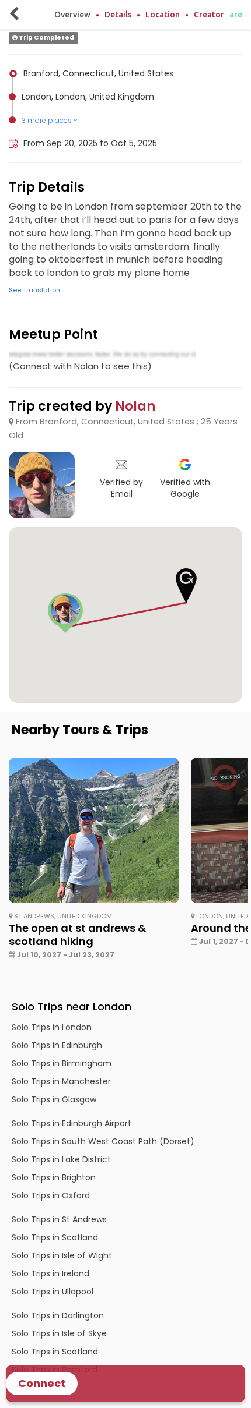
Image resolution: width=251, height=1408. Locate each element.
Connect (41, 1383)
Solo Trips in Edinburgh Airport (71, 1123)
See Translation (34, 290)
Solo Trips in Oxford (51, 1195)
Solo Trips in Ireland (50, 1273)
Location (162, 14)
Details (117, 14)
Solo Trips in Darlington (58, 1315)
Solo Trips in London (52, 1027)
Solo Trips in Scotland (55, 1237)
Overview (72, 14)
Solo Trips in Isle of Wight (62, 1255)
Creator (209, 14)
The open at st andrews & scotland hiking (77, 935)
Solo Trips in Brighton (54, 1177)
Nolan (135, 406)
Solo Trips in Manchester (61, 1081)
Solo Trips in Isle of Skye (59, 1333)
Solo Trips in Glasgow (54, 1099)
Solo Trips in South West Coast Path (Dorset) (103, 1141)
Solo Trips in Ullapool (52, 1291)
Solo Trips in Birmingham (61, 1063)
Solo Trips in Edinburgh (57, 1045)
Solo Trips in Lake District (61, 1159)
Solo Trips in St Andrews (59, 1219)
